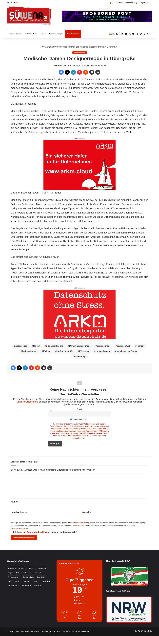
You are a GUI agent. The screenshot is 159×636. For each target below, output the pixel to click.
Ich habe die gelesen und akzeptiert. (45, 532)
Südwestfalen (46, 581)
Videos (43, 34)
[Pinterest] (79, 72)
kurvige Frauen (103, 351)
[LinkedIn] (73, 72)
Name (14, 502)
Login (110, 2)
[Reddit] (85, 72)
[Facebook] (61, 72)
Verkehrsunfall (26, 585)
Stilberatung (80, 357)
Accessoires (21, 346)
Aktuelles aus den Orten (16, 569)
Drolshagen (42, 569)
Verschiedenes (73, 34)
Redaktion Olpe (60, 65)
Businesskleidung (54, 346)
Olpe (9, 581)
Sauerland (26, 581)
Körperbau (84, 351)
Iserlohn (25, 573)
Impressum (145, 2)
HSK (17, 573)
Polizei (17, 581)
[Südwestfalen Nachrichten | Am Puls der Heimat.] (29, 15)
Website (86, 512)
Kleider (46, 351)
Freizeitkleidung (29, 351)
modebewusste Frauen (127, 351)
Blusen (36, 346)
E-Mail (79, 409)
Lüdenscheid (36, 573)
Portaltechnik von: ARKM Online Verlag (56, 631)
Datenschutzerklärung (126, 2)
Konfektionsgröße (64, 351)
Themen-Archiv (15, 34)
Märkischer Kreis (28, 577)
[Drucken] (97, 72)
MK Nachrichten (13, 577)
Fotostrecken (30, 34)
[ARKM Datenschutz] (79, 314)
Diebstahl (31, 569)
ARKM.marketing (104, 9)
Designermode (104, 346)
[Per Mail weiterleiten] (91, 72)
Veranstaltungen (56, 34)
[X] (67, 72)
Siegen (36, 581)
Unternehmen (13, 585)
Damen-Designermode (80, 346)
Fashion (140, 346)
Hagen (10, 573)
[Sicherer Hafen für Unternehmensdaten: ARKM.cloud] (79, 164)
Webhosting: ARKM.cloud (81, 631)
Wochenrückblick (81, 419)
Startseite (49, 47)
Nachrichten (41, 577)
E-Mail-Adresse (19, 512)
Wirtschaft (37, 585)
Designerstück (123, 346)
